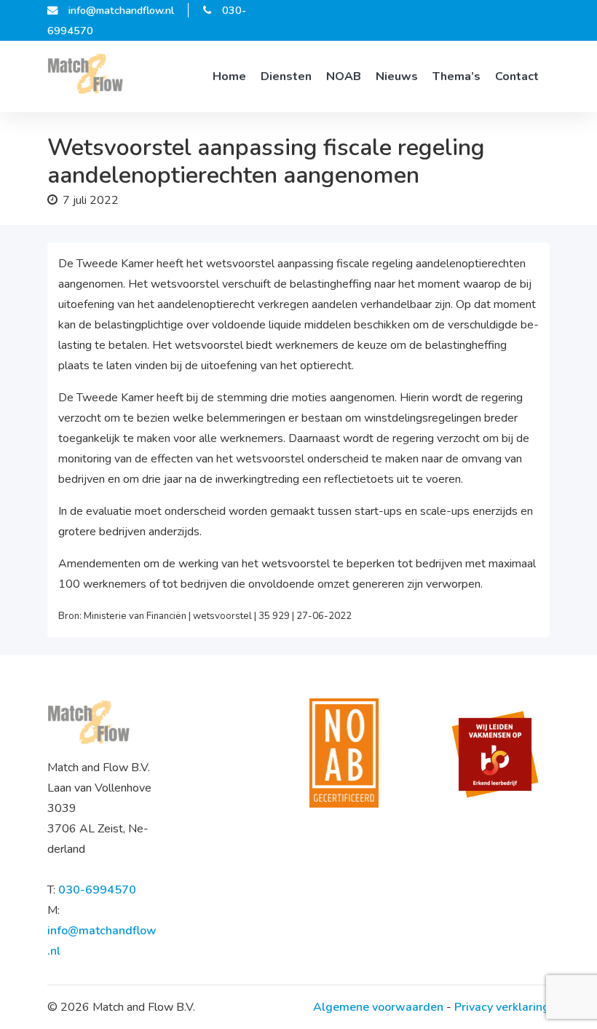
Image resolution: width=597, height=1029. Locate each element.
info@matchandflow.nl (121, 10)
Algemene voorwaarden (378, 1007)
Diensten (286, 76)
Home (229, 76)
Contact (517, 76)
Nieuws (397, 76)
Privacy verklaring (502, 1007)
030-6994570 (97, 890)
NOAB (343, 76)
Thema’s (456, 76)
